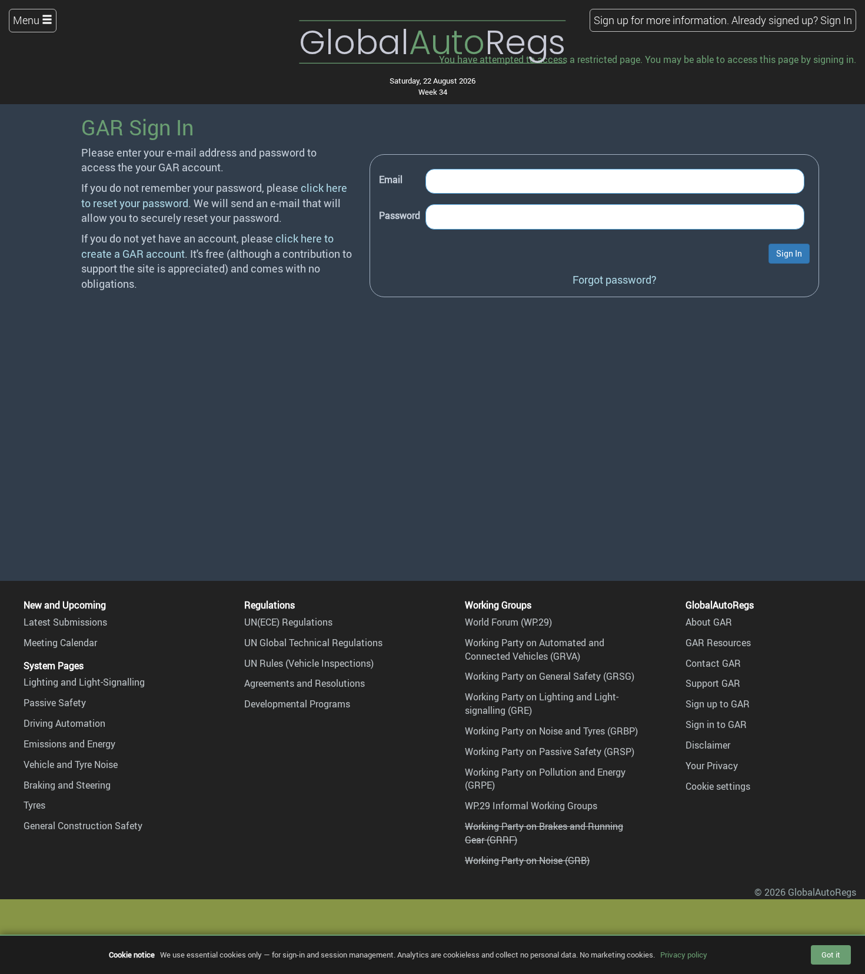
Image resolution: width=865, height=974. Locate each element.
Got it (830, 954)
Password (399, 215)
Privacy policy (683, 954)
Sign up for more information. (661, 20)
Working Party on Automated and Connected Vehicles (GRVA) (534, 649)
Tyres (34, 805)
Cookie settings (718, 786)
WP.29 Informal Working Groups (531, 805)
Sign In (836, 20)
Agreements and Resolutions (304, 683)
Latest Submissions (65, 622)
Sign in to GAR (716, 724)
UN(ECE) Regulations (288, 622)
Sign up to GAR (718, 703)
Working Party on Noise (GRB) (527, 860)
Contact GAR (713, 663)
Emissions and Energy (69, 743)
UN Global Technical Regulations (313, 642)
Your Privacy (712, 765)
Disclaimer (708, 745)
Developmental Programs (297, 703)
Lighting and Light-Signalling (84, 682)
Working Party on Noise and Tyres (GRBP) (551, 730)
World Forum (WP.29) (508, 622)
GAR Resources (718, 642)
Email (390, 179)
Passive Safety (55, 702)
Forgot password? (615, 279)
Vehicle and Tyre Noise (71, 764)
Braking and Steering (67, 785)
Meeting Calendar (60, 642)
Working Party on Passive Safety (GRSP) (549, 751)
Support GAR (713, 683)
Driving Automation (64, 723)
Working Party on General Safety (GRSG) (549, 676)
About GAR (709, 622)
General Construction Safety (83, 825)
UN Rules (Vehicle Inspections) (309, 663)
